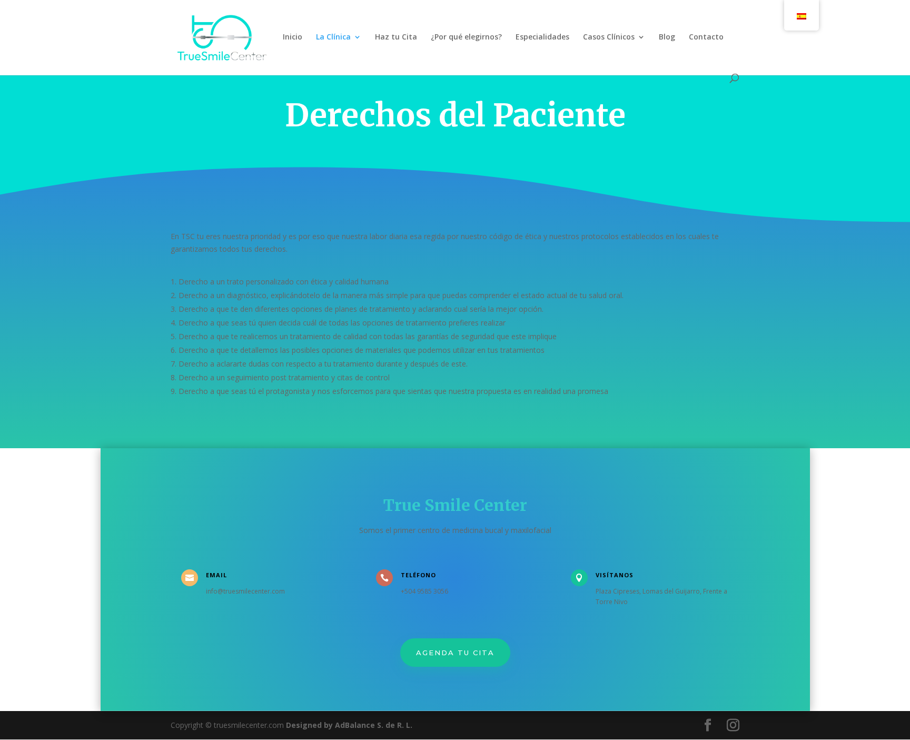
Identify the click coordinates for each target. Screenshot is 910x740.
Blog (667, 37)
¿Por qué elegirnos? (466, 37)
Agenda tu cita (455, 652)
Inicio (292, 37)
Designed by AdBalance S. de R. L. (349, 725)
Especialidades (542, 37)
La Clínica (333, 37)
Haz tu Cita (396, 37)
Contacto (706, 37)
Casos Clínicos (609, 37)
